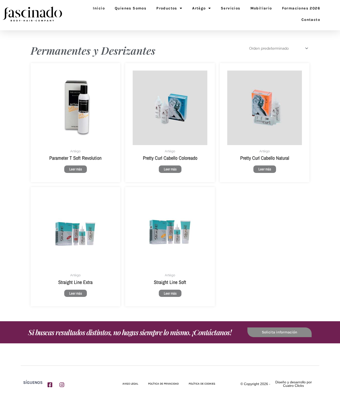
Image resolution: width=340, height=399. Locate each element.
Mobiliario (261, 8)
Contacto (310, 19)
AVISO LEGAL (130, 383)
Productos (166, 8)
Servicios (230, 8)
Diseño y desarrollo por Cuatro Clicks (293, 384)
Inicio (99, 8)
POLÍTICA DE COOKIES (202, 383)
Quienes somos (130, 8)
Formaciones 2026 (301, 8)
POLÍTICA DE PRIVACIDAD (163, 383)
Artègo (199, 8)
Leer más (75, 169)
